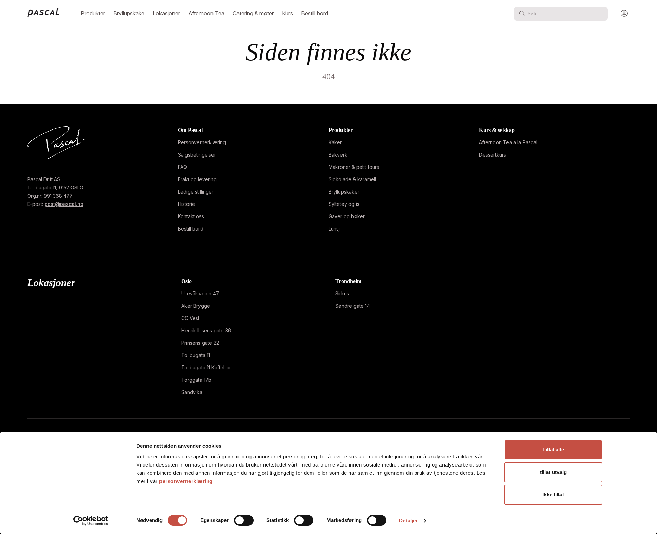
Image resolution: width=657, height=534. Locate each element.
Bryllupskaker (343, 192)
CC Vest (190, 318)
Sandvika (191, 392)
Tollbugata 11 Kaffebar (206, 367)
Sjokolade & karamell (352, 179)
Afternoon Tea (206, 13)
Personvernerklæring (202, 142)
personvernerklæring (186, 481)
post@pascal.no (63, 204)
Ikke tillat (553, 494)
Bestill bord (314, 13)
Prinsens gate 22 (200, 343)
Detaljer (408, 520)
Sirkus (342, 293)
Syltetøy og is (343, 204)
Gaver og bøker (346, 216)
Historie (186, 204)
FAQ (182, 167)
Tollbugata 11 (195, 355)
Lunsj (334, 229)
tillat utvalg (553, 472)
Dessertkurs (492, 155)
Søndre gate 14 (352, 306)
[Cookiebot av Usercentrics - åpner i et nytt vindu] (91, 521)
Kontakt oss (191, 216)
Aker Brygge (195, 306)
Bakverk (337, 155)
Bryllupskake (128, 13)
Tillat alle (553, 449)
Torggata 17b (196, 380)
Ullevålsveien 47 (200, 293)
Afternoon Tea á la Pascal (508, 142)
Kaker (335, 142)
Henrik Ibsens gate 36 (206, 330)
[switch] (244, 520)
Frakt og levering (197, 179)
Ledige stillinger (196, 192)
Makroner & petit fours (353, 167)
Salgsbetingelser (197, 155)
